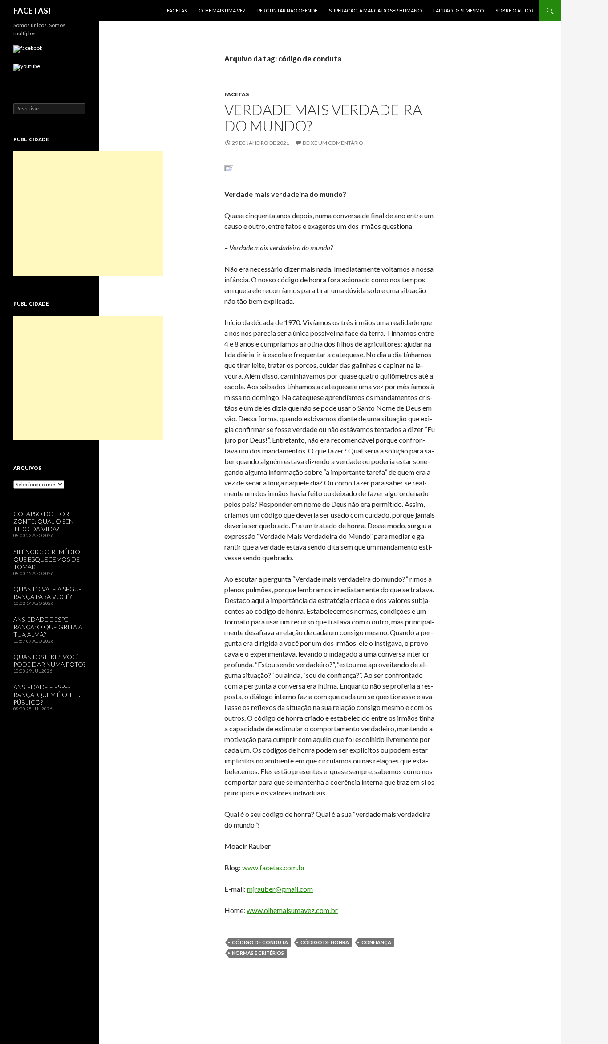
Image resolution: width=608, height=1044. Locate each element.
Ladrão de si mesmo (458, 10)
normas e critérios (258, 953)
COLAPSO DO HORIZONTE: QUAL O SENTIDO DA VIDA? (44, 521)
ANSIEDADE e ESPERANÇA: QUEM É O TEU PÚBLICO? (47, 694)
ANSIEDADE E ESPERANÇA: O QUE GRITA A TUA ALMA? (47, 627)
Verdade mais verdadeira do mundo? (323, 118)
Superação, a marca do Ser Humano (375, 10)
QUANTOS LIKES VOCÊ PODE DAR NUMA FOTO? (49, 660)
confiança (376, 942)
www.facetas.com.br (273, 867)
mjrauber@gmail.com (280, 889)
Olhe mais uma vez (222, 10)
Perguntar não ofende (287, 10)
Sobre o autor (514, 10)
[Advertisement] (88, 213)
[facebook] (27, 49)
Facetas (177, 10)
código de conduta (260, 942)
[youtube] (26, 67)
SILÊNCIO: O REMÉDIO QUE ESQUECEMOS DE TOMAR (46, 559)
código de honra (324, 942)
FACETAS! (32, 11)
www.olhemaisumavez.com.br (292, 910)
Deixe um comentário (333, 142)
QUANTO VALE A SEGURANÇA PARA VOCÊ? (47, 592)
